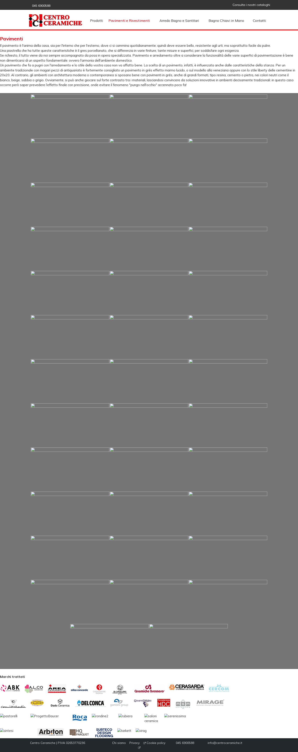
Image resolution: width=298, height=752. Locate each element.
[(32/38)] (149, 557)
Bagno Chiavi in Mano (226, 20)
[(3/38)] (228, 116)
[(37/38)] (109, 646)
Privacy (135, 743)
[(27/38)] (228, 469)
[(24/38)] (228, 425)
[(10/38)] (70, 248)
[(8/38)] (149, 204)
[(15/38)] (228, 293)
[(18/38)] (228, 337)
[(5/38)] (149, 160)
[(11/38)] (149, 248)
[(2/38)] (149, 116)
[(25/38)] (70, 469)
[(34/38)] (70, 602)
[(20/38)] (149, 381)
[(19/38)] (70, 381)
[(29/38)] (149, 513)
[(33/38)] (228, 557)
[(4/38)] (70, 160)
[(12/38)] (228, 248)
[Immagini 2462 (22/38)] (70, 425)
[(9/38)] (228, 204)
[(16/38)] (70, 337)
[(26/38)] (149, 469)
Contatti (259, 20)
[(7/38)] (70, 204)
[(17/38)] (149, 337)
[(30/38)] (228, 513)
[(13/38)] (70, 293)
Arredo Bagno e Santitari (179, 20)
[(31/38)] (70, 557)
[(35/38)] (149, 602)
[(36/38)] (228, 602)
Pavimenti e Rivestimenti (129, 20)
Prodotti (96, 20)
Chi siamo (120, 743)
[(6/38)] (228, 160)
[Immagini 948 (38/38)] (188, 646)
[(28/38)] (70, 513)
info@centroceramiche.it (224, 743)
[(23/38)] (149, 425)
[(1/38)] (70, 116)
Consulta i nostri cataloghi (251, 5)
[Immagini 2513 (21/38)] (228, 381)
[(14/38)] (149, 293)
